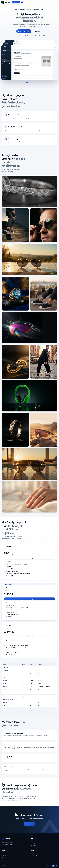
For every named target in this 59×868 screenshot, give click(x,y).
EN (56, 865)
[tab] (27, 82)
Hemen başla (16, 2)
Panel (3, 857)
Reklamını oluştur (22, 31)
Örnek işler (33, 843)
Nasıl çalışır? (37, 31)
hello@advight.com (35, 853)
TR (53, 865)
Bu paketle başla (30, 558)
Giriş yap (4, 855)
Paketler (33, 840)
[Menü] (22, 2)
